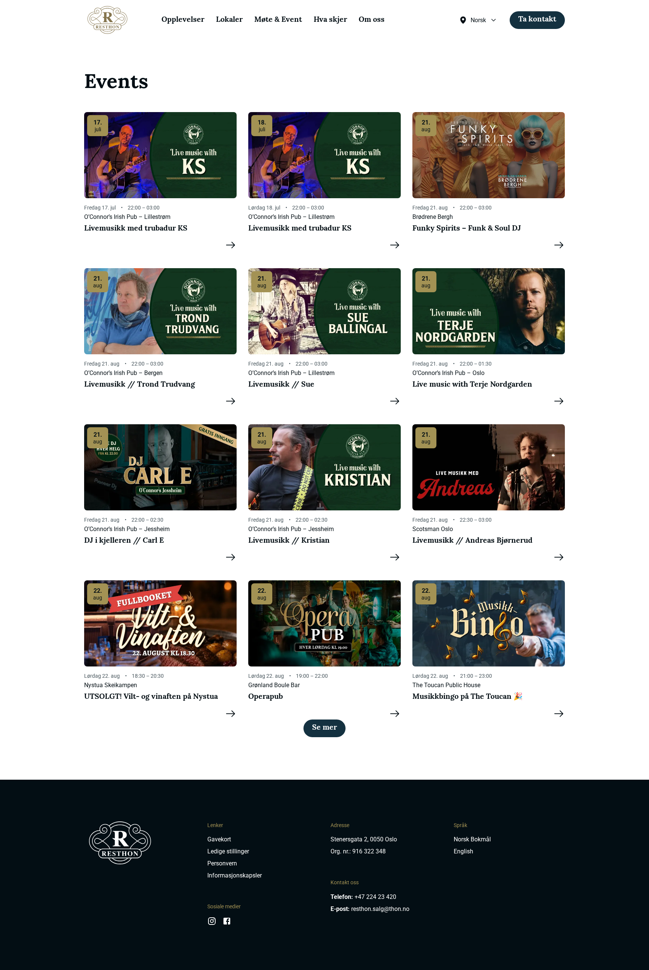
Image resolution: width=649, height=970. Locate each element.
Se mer (324, 728)
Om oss (372, 20)
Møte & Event (278, 20)
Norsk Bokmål (472, 839)
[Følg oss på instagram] (211, 923)
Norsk (478, 20)
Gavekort (219, 839)
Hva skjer (330, 20)
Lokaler (229, 20)
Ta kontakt (537, 19)
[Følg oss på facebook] (226, 923)
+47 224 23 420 (375, 896)
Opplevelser (182, 20)
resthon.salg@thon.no (380, 908)
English (463, 851)
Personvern (222, 863)
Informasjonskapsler (234, 875)
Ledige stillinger (228, 851)
